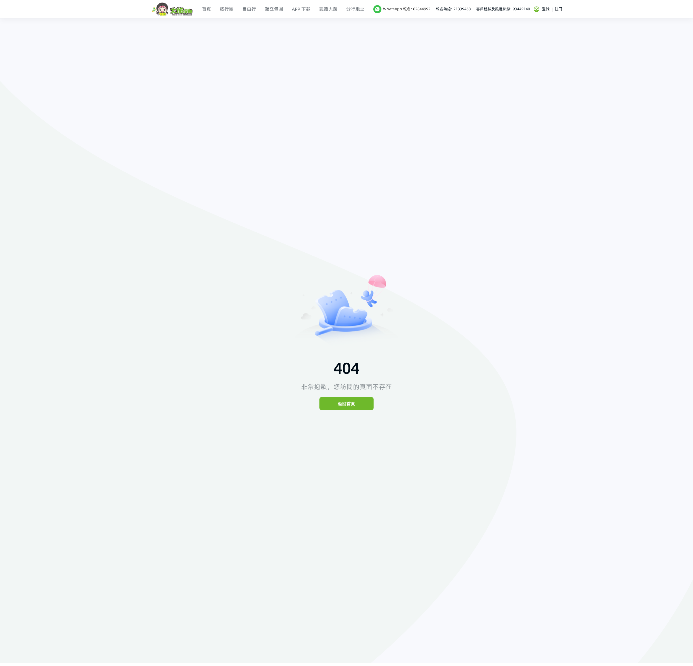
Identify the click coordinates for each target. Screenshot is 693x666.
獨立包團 (274, 9)
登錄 (546, 9)
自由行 (249, 9)
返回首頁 (346, 404)
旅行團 (227, 9)
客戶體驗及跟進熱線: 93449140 (503, 9)
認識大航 (328, 9)
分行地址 (355, 9)
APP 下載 (301, 9)
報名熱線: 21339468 (453, 9)
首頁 (206, 9)
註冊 (558, 9)
